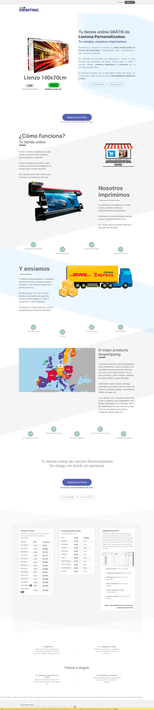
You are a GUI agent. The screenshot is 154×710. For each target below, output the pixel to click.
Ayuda (54, 706)
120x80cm (24, 579)
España (64, 541)
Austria (64, 571)
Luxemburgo (66, 568)
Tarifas (49, 706)
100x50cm (24, 572)
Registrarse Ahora (77, 482)
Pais (63, 538)
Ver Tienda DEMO (97, 84)
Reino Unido (66, 561)
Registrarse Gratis (77, 117)
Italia (63, 558)
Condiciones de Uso (26, 706)
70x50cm (24, 555)
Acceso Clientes (62, 706)
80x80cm (24, 565)
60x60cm (24, 552)
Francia (64, 548)
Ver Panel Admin (116, 84)
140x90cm (24, 582)
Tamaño (23, 542)
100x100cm (25, 585)
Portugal (64, 544)
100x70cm (24, 575)
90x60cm (24, 569)
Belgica (64, 554)
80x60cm (24, 562)
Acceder (120, 2)
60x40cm (24, 548)
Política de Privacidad (39, 706)
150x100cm (25, 589)
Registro (70, 706)
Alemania (64, 551)
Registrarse (129, 2)
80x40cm (24, 558)
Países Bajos (66, 564)
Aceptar (115, 709)
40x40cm (24, 545)
